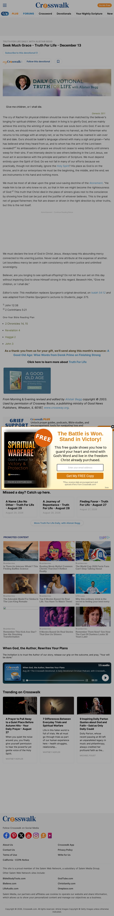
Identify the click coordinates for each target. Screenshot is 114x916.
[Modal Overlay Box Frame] (57, 458)
